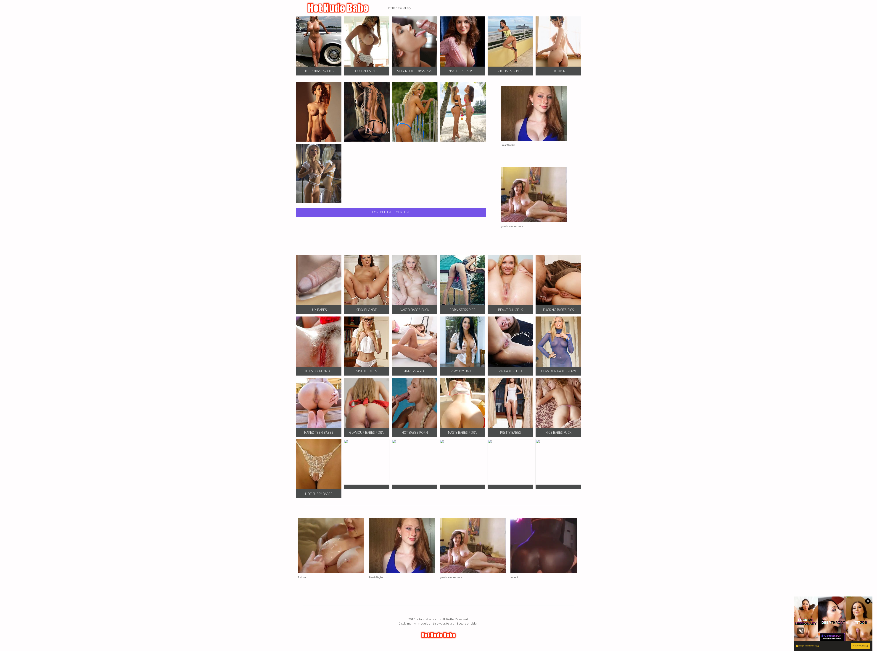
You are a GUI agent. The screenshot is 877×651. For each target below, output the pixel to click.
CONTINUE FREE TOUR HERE (391, 212)
